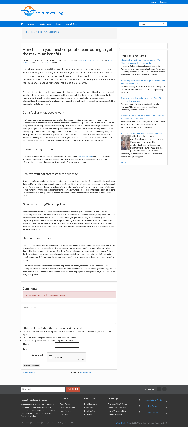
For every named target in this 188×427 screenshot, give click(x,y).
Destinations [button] (45, 24)
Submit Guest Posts (153, 400)
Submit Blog (71, 24)
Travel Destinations (67, 407)
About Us (25, 423)
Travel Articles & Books (117, 404)
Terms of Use (70, 423)
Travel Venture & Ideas (117, 411)
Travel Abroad (89, 414)
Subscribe (73, 389)
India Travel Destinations (49, 31)
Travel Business (90, 411)
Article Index (85, 372)
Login (153, 2)
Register (163, 2)
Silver (46, 63)
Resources (30, 31)
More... (124, 162)
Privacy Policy (57, 423)
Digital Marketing (123, 423)
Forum (59, 24)
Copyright (46, 423)
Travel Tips (88, 407)
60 (59, 63)
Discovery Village (85, 156)
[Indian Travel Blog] (42, 11)
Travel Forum (64, 404)
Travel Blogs (64, 414)
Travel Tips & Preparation (118, 407)
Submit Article (28, 372)
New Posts (153, 412)
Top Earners (153, 406)
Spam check (37, 355)
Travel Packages (90, 404)
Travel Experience (115, 414)
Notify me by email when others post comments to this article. (53, 328)
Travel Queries (65, 411)
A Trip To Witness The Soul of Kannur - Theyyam (142, 133)
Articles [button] (31, 24)
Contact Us (35, 423)
